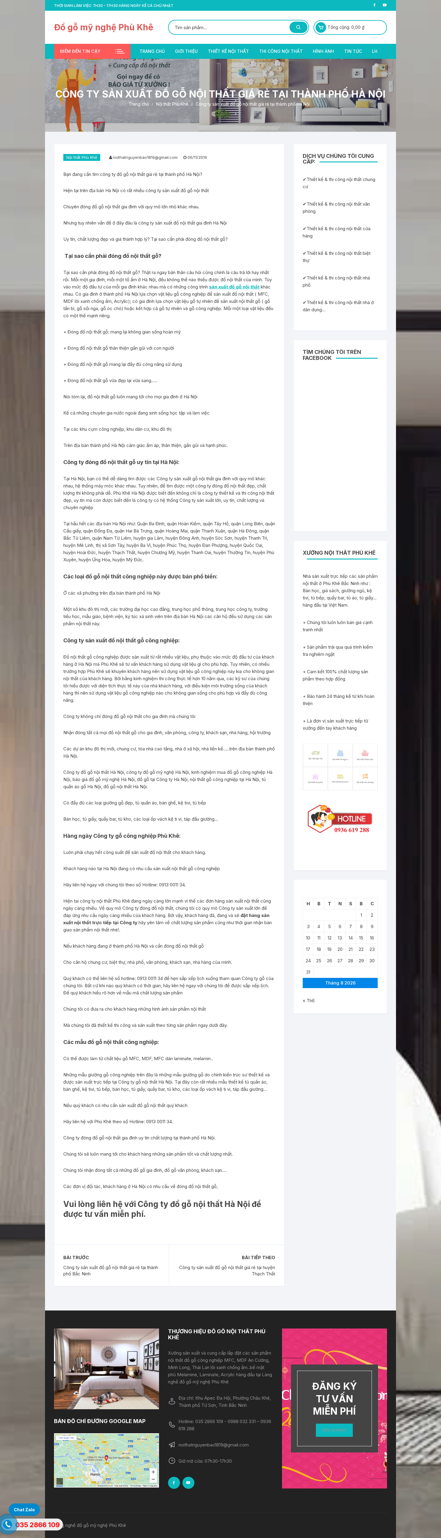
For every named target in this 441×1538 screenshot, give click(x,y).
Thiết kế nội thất (228, 51)
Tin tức (353, 51)
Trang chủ (152, 51)
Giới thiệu (186, 51)
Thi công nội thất (281, 51)
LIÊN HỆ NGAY (334, 1430)
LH (374, 51)
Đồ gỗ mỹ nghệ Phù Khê (103, 27)
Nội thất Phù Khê (81, 157)
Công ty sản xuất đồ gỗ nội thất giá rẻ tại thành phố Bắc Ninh (110, 1271)
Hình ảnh (323, 51)
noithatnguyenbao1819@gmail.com (145, 157)
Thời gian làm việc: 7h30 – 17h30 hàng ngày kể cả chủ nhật (113, 5)
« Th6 (309, 1000)
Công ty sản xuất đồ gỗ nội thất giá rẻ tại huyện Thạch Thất (227, 1271)
